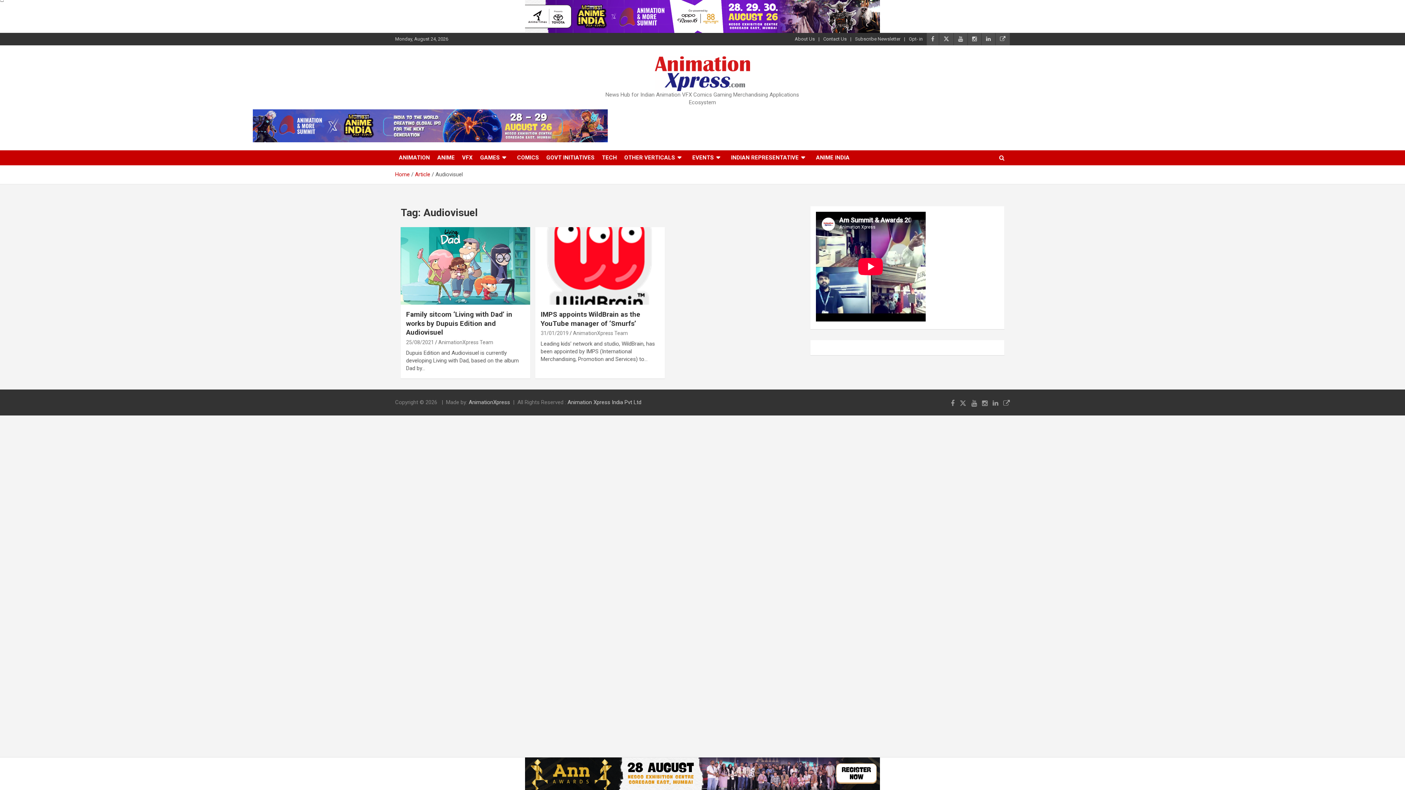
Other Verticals (649, 157)
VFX (467, 157)
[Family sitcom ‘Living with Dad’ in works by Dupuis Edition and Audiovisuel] (465, 266)
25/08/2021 (420, 342)
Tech (609, 157)
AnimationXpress (489, 402)
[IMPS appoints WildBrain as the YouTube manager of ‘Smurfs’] (600, 266)
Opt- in (916, 39)
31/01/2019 (555, 333)
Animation (414, 157)
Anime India (833, 157)
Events (703, 157)
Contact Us (835, 39)
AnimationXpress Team (465, 342)
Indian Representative (765, 157)
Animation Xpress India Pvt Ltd (604, 402)
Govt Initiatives (570, 157)
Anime (446, 157)
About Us (805, 39)
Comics (528, 157)
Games (490, 157)
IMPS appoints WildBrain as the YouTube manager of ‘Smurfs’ (590, 319)
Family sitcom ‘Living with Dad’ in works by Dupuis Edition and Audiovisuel (459, 323)
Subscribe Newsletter (877, 39)
